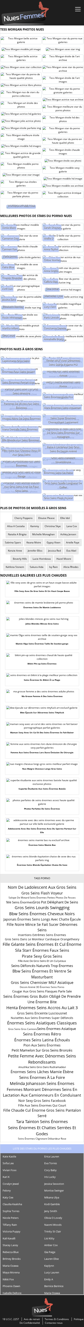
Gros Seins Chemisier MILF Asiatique (42, 982)
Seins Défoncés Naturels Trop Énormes (42, 965)
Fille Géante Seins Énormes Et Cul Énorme (42, 944)
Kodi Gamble (52, 1204)
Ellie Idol (65, 518)
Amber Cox (51, 1245)
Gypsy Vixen (53, 542)
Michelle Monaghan (43, 534)
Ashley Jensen (68, 534)
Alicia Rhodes (70, 567)
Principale (25, 13)
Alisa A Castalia (16, 526)
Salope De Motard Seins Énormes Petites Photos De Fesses (42, 897)
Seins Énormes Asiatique (56, 1028)
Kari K (6, 1177)
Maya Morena (11, 1272)
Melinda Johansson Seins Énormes (42, 1083)
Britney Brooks (12, 1259)
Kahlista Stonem (15, 567)
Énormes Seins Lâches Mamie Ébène (42, 1071)
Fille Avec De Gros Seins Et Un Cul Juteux (42, 961)
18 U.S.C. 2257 (10, 1319)
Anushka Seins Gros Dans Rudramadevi (42, 1067)
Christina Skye (53, 526)
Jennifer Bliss (35, 550)
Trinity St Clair (52, 1231)
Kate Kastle (9, 1156)
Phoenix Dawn (11, 1286)
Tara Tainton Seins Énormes (42, 1121)
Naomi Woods (53, 1225)
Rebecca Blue (11, 1252)
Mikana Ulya (51, 1197)
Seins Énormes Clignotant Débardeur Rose (42, 1138)
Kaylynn (49, 1266)
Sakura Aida (36, 567)
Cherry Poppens (23, 518)
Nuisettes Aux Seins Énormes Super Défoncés (42, 1018)
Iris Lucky (50, 1177)
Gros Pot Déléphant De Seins (55, 902)
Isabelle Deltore (12, 1293)
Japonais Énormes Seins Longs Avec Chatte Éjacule (42, 919)
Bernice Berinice (53, 1286)
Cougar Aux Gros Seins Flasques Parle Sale (42, 991)
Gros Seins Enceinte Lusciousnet (42, 1013)
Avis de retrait (32, 1319)
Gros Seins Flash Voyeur (42, 893)
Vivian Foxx (10, 1170)
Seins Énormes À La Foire (42, 1077)
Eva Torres (50, 1163)
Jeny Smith (50, 1211)
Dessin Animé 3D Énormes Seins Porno (42, 987)
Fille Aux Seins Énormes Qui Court (42, 1105)
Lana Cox (71, 526)
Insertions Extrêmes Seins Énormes (42, 935)
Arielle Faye (72, 542)
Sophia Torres (11, 1211)
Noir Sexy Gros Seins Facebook (42, 1100)
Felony (7, 1190)
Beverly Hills (20, 559)
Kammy (34, 526)
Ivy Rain (53, 567)
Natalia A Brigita (17, 534)
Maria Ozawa (10, 1266)
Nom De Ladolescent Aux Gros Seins (42, 887)
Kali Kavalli (9, 1238)
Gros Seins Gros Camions (22, 1029)
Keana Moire (34, 542)
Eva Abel (71, 550)
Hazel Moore (63, 559)
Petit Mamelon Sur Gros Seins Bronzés (42, 1050)
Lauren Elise (51, 1259)
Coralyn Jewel (11, 1184)
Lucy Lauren (51, 1272)
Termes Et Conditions (57, 1319)
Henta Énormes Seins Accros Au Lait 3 (42, 1007)
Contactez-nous (54, 1323)
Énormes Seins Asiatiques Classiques (42, 1023)
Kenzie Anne (15, 550)
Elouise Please (46, 518)
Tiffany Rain (10, 1225)
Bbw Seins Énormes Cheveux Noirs (42, 913)
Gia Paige (49, 1252)
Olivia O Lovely (53, 1218)
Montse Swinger (54, 1190)
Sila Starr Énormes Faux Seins (42, 950)
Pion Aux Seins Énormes (42, 1045)
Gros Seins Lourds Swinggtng (42, 907)
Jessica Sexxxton (54, 1184)
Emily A (48, 1279)
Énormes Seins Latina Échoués (42, 1040)
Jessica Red (54, 550)
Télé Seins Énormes (19, 902)
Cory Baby (50, 1170)
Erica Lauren (51, 1156)
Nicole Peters (11, 1218)
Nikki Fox (8, 1279)
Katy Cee (8, 1197)
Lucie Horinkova (42, 559)
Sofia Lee (8, 1163)
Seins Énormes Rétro (42, 1034)
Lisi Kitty (49, 1238)
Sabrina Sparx (13, 542)
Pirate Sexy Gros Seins (42, 956)
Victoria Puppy (11, 1231)
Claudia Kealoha (12, 1204)
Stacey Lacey (10, 1245)
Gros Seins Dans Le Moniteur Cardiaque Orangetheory (42, 939)
